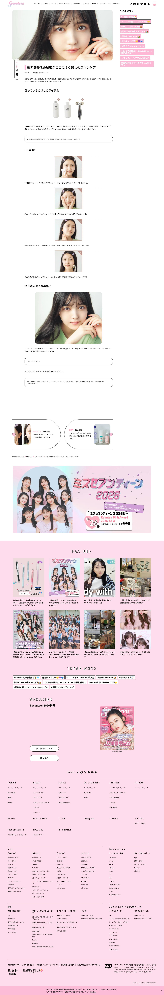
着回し (10, 798)
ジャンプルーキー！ (14, 881)
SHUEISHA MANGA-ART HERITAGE (120, 919)
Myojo (136, 857)
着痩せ (10, 802)
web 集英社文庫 (13, 925)
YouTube (113, 818)
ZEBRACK (11, 878)
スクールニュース (64, 788)
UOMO (111, 891)
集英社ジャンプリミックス (16, 888)
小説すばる (11, 919)
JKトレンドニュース (141, 788)
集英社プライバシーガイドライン (47, 965)
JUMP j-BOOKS (62, 919)
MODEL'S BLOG (105, 4)
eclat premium (113, 939)
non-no (111, 861)
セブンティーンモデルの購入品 (135, 58)
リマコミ (60, 885)
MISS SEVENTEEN (16, 829)
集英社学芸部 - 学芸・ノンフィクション (42, 923)
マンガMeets (61, 888)
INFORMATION (65, 829)
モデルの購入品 (114, 798)
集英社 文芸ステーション (16, 922)
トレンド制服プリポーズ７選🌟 (135, 21)
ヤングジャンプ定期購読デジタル (42, 882)
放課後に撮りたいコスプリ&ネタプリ (136, 63)
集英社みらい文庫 (87, 915)
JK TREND (86, 4)
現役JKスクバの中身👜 (131, 26)
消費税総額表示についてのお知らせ (88, 965)
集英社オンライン (115, 895)
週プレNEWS (138, 861)
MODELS (95, 4)
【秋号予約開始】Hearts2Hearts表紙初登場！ (136, 52)
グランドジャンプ (38, 893)
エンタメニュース (89, 788)
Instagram (89, 818)
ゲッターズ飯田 (140, 824)
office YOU (84, 888)
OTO (110, 915)
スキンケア (38, 457)
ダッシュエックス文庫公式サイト (67, 923)
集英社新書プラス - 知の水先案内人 (42, 935)
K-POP (86, 798)
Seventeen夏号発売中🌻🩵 (26, 677)
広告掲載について (13, 965)
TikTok (62, 818)
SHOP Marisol (113, 936)
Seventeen (112, 857)
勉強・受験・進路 (64, 802)
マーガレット (61, 874)
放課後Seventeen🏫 (130, 36)
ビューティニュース (39, 788)
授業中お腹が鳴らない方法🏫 (134, 31)
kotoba (34, 940)
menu (154, 5)
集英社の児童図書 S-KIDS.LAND (91, 919)
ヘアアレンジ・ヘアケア (41, 802)
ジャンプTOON (13, 874)
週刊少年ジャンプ (13, 857)
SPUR (111, 871)
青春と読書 (11, 929)
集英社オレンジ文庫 (63, 915)
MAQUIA (111, 868)
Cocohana (84, 885)
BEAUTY (45, 4)
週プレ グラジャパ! (140, 864)
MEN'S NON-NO (114, 888)
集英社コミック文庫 (14, 891)
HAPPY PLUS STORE (115, 925)
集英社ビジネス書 (38, 928)
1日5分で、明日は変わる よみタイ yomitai (42, 918)
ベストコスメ (37, 798)
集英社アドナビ (139, 915)
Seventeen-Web (18, 457)
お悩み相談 (113, 807)
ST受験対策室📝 (128, 16)
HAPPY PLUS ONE (115, 885)
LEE (110, 874)
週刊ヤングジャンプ (38, 878)
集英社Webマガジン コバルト (66, 927)
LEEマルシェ (113, 932)
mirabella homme (114, 946)
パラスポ (137, 871)
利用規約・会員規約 (67, 965)
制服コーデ (62, 793)
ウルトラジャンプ (38, 897)
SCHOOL (53, 4)
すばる (10, 915)
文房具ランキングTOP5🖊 (132, 46)
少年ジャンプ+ (12, 871)
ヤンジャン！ (36, 887)
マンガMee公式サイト (64, 881)
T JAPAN (111, 881)
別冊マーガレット (62, 878)
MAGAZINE (38, 829)
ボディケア (36, 812)
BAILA (111, 864)
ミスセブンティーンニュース (17, 835)
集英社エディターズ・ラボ (143, 919)
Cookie (83, 881)
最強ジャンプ (12, 868)
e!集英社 (35, 943)
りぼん (59, 871)
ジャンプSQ (12, 861)
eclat (110, 878)
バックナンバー (38, 835)
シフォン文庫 (61, 931)
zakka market (113, 949)
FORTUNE (116, 4)
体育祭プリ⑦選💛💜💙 (132, 41)
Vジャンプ (11, 864)
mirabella (112, 942)
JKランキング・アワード (117, 793)
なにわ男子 (87, 793)
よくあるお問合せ (28, 965)
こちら (93, 992)
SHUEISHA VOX (114, 929)
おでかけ (112, 802)
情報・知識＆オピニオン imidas (42, 947)
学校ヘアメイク (64, 798)
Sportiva (137, 868)
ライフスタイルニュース (117, 788)
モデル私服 (11, 793)
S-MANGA (11, 885)
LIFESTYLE (76, 4)
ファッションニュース (15, 788)
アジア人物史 (12, 932)
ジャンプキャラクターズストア (119, 922)
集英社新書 (36, 931)
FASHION (37, 4)
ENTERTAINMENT (64, 4)
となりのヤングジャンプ (40, 890)
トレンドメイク (38, 793)
